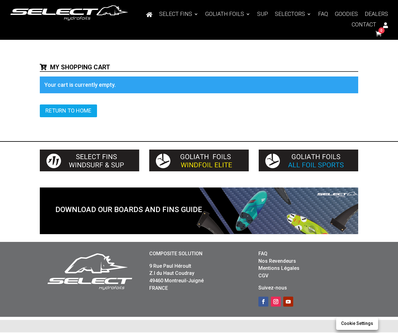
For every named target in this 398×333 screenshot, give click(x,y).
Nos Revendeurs (277, 261)
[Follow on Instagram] (276, 302)
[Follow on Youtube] (288, 302)
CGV (263, 276)
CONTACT (364, 25)
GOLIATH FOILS (224, 14)
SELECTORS (290, 14)
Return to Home (68, 110)
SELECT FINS (175, 14)
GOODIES (346, 14)
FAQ (323, 14)
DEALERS (376, 14)
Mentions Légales (278, 268)
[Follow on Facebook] (263, 302)
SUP (262, 14)
